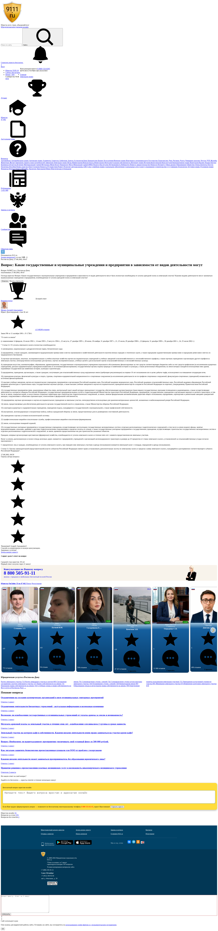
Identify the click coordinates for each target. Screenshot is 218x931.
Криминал (5, 165)
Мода (71, 165)
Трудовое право (194, 167)
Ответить (5, 281)
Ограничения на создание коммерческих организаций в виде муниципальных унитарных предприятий (52, 697)
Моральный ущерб (80, 165)
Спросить (20, 670)
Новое (10, 75)
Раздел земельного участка (13, 682)
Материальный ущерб (32, 165)
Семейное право (98, 167)
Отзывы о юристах (47, 834)
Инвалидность (88, 163)
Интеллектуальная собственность (117, 163)
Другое (203, 161)
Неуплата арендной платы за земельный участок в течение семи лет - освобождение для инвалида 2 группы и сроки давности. (63, 724)
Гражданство (163, 161)
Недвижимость (115, 165)
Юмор (48, 169)
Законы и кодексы (117, 830)
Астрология (79, 161)
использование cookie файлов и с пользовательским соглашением (91, 925)
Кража (208, 163)
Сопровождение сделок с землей (96, 682)
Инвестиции (99, 163)
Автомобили (6, 161)
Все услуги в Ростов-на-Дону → (13, 688)
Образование (181, 165)
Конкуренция (156, 163)
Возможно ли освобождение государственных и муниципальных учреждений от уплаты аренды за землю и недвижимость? (62, 715)
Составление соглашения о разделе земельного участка (34, 683)
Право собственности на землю (50, 684)
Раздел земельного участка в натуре (40, 682)
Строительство (161, 167)
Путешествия (52, 167)
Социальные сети (132, 167)
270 (17, 815)
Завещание (19, 163)
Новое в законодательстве (140, 165)
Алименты (47, 161)
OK (3, 929)
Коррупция (194, 163)
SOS (7, 79)
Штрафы (24, 169)
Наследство (104, 165)
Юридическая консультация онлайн (14, 27)
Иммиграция (77, 163)
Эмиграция (41, 169)
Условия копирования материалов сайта (60, 867)
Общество (191, 165)
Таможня (174, 167)
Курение (20, 165)
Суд (168, 167)
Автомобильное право (20, 161)
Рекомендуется (6, 301)
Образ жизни (171, 165)
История (147, 163)
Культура (13, 165)
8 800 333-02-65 (87, 807)
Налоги (96, 165)
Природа (43, 167)
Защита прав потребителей (34, 163)
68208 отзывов (42, 330)
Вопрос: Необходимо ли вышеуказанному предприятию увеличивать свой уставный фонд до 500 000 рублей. (55, 741)
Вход (3, 67)
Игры (69, 163)
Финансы (5, 169)
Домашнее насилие (192, 161)
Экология (32, 169)
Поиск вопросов (81, 834)
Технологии (183, 167)
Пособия (12, 167)
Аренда (71, 161)
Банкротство (93, 161)
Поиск (28, 583)
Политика (5, 167)
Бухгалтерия (109, 161)
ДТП (208, 161)
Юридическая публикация (61, 169)
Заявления (49, 163)
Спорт (141, 167)
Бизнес (101, 161)
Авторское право (36, 161)
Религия (67, 167)
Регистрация (36, 583)
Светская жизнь (77, 167)
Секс (90, 167)
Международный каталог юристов (52, 830)
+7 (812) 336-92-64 (47, 876)
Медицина (45, 165)
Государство (153, 161)
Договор (176, 161)
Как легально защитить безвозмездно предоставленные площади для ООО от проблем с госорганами (51, 750)
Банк (86, 161)
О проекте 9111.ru (117, 834)
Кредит (213, 163)
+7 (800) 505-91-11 (47, 870)
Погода (210, 165)
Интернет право (137, 163)
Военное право (120, 161)
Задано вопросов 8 (8, 257)
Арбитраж (63, 161)
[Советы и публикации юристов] (12, 23)
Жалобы (214, 161)
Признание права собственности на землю (19, 686)
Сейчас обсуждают (12, 73)
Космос (202, 163)
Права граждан (22, 167)
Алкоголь (55, 161)
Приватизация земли (128, 684)
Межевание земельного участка (169, 684)
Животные (5, 163)
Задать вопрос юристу (9, 552)
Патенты (204, 165)
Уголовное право (206, 167)
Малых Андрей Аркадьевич (12, 310)
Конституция (167, 163)
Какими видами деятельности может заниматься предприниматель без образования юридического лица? (53, 759)
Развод (61, 167)
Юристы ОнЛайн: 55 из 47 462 (13, 583)
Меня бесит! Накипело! (59, 165)
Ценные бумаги (15, 169)
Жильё (12, 163)
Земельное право (60, 163)
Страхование (149, 167)
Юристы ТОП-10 (12, 70)
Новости (154, 165)
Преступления (34, 167)
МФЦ (90, 165)
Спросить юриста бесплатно (12, 63)
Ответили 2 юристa (8, 772)
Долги (182, 161)
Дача (171, 161)
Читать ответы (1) (16, 281)
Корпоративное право (181, 163)
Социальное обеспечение (115, 167)
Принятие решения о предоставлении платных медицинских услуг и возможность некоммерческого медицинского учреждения (64, 768)
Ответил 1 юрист (7, 702)
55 (15, 813)
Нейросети (125, 165)
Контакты (149, 830)
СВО (85, 167)
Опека (197, 165)
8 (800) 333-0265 (43, 69)
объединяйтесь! (23, 25)
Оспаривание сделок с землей (105, 684)
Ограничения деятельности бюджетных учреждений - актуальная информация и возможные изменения (52, 706)
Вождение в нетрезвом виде (137, 161)
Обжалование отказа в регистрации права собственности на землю (101, 686)
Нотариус (162, 165)
